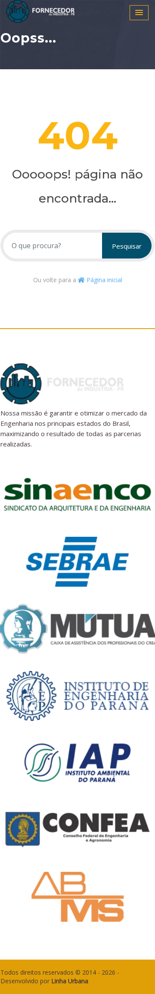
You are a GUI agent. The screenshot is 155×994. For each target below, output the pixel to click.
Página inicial (103, 280)
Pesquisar (127, 246)
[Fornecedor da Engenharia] (51, 11)
